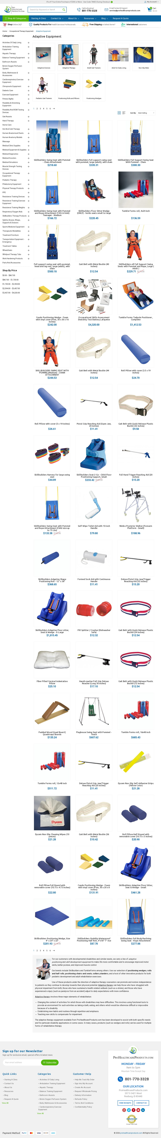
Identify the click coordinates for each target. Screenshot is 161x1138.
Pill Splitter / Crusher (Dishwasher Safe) (94, 631)
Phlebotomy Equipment (12, 184)
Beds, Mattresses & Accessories (53, 1103)
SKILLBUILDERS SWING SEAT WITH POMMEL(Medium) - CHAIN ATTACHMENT (52, 372)
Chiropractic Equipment (12, 86)
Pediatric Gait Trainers (44, 98)
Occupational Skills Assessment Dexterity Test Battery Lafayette (94, 318)
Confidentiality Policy (83, 1107)
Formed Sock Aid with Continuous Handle (94, 580)
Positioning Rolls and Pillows (68, 98)
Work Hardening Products (13, 259)
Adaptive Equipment (43, 31)
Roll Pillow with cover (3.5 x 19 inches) (136, 371)
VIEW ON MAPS (125, 1103)
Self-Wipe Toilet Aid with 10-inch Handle (94, 527)
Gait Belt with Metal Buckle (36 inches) (94, 835)
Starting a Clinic (38, 18)
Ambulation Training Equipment (52, 1083)
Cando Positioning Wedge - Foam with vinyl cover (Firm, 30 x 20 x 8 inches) (94, 887)
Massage (6, 141)
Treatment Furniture (11, 235)
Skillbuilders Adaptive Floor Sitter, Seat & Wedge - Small (136, 886)
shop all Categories (17, 18)
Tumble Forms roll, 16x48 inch (135, 732)
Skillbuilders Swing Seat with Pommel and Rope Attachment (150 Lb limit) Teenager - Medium (52, 213)
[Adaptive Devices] (43, 55)
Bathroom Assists (10, 62)
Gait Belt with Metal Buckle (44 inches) (94, 371)
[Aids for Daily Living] (118, 55)
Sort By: (133, 113)
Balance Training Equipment (14, 58)
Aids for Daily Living (119, 68)
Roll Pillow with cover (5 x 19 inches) (52, 424)
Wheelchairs (7, 250)
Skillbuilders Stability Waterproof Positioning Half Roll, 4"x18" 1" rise (94, 939)
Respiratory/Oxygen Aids (12, 212)
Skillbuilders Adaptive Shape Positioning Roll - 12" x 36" (52, 580)
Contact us (56, 18)
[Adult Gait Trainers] (93, 55)
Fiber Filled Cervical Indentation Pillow (52, 682)
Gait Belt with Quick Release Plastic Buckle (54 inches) (135, 631)
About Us (72, 18)
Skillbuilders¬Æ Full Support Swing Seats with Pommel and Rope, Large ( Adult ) (136, 266)
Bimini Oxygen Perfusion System (53, 1099)
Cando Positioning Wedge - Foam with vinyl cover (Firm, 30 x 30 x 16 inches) (52, 319)
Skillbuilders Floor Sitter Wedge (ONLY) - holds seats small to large (94, 212)
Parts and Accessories (12, 263)
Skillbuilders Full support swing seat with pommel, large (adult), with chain (94, 161)
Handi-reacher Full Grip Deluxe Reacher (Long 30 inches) (94, 682)
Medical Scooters (9, 158)
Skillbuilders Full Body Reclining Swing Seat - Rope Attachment (135, 939)
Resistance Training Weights (14, 208)
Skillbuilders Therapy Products (15, 216)
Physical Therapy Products (13, 188)
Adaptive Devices (43, 68)
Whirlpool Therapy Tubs (12, 254)
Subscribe (51, 1062)
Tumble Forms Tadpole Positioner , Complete (136, 318)
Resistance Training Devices (14, 197)
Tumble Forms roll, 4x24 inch (136, 211)
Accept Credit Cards (131, 1124)
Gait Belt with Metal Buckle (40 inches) (94, 265)
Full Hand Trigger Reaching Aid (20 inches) (135, 476)
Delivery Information (83, 1095)
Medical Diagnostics (10, 154)
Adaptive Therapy (69, 68)
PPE (4, 192)
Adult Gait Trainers (93, 68)
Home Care (7, 125)
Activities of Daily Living (12, 43)
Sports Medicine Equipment (13, 227)
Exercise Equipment (10, 95)
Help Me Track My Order (84, 1079)
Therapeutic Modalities (12, 231)
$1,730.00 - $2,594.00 (11, 284)
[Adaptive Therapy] (68, 55)
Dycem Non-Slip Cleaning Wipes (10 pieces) (52, 835)
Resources (89, 18)
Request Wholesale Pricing (86, 1091)
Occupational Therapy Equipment (21, 31)
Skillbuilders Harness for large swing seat (52, 476)
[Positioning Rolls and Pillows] (68, 85)
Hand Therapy (8, 121)
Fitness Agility (8, 99)
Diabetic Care (8, 90)
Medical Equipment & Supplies (14, 150)
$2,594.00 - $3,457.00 (11, 288)
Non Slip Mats (144, 68)
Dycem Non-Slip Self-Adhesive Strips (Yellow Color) (136, 784)
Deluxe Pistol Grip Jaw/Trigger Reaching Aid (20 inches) (94, 784)
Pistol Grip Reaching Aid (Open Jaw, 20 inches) (94, 425)
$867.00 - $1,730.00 (10, 280)
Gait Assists (7, 117)
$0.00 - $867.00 (9, 275)
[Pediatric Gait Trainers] (43, 85)
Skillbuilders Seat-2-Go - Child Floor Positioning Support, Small (94, 476)
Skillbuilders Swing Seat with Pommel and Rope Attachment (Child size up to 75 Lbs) (52, 528)
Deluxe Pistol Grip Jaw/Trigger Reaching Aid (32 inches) (136, 580)
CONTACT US (141, 1103)
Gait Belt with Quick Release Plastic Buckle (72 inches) (135, 682)
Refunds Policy (81, 1099)
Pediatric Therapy (10, 180)
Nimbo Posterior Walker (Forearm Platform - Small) (135, 527)
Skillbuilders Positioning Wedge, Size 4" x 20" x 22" (52, 939)
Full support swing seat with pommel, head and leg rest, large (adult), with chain (52, 266)
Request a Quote (121, 18)
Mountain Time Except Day (133, 1071)
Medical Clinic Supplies (11, 146)
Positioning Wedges (94, 98)
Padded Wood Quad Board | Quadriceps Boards (52, 733)
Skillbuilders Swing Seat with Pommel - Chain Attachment (52, 161)
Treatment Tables (10, 246)
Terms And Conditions (84, 1103)
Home (5, 31)
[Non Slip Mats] (143, 55)
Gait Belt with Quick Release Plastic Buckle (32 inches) (135, 425)
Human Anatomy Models (12, 137)
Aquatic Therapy (9, 53)
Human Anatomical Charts (13, 133)
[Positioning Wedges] (93, 85)
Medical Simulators (10, 162)
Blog (103, 18)
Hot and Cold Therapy (11, 129)
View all (5, 1103)
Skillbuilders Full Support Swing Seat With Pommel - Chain (136, 161)
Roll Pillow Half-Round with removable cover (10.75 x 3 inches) (135, 835)
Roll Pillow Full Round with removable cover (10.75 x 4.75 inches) (52, 886)
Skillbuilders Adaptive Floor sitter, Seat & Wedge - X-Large (52, 631)
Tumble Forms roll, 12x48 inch (52, 783)
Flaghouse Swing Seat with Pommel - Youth (94, 733)
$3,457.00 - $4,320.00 (11, 293)
